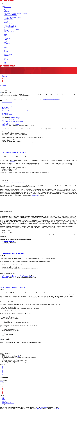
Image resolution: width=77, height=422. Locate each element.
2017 (2, 373)
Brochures (5, 62)
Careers (3, 52)
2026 (2, 365)
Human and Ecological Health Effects (7, 106)
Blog (4, 57)
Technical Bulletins (6, 64)
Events (5, 58)
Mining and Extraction (7, 38)
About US (3, 396)
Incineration (4, 120)
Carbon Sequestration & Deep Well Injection (10, 15)
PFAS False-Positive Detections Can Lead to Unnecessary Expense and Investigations (15, 110)
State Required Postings (5, 406)
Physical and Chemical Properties (7, 102)
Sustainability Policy (7, 11)
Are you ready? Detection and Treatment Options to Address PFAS (13, 152)
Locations (3, 44)
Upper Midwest (6, 51)
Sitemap (53, 408)
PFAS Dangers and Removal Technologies (8, 240)
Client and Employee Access (6, 402)
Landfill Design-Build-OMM (8, 23)
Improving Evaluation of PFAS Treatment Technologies (10, 124)
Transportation (6, 41)
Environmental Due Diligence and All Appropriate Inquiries (13, 17)
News (3, 400)
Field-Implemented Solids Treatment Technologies (10, 119)
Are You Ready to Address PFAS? (6, 213)
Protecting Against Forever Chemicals (8, 241)
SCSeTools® (5, 28)
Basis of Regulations (5, 107)
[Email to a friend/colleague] (2, 79)
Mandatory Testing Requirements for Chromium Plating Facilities (12, 109)
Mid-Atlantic (5, 45)
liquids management (17, 118)
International (6, 22)
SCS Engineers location (42, 174)
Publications (4, 401)
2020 (2, 370)
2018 (2, 372)
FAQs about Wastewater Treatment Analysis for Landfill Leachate (13, 287)
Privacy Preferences (44, 407)
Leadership (5, 9)
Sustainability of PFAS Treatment (7, 123)
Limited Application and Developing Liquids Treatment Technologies (12, 121)
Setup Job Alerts (6, 56)
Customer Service (6, 8)
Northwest (5, 48)
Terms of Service (39, 408)
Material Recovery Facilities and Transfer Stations (11, 25)
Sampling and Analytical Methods (7, 114)
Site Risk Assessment (5, 108)
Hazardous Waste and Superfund (9, 20)
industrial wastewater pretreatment (14, 117)
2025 (2, 366)
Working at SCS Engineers (8, 54)
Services (3, 12)
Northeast (5, 47)
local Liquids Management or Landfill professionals (51, 99)
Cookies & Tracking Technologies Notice (8, 403)
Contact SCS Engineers (3, 1)
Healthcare (5, 36)
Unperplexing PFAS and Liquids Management (8, 88)
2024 (2, 367)
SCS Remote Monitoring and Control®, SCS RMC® (11, 29)
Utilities (5, 42)
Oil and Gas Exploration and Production (10, 26)
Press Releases (6, 59)
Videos (5, 60)
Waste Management (7, 43)
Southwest (5, 49)
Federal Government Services (8, 19)
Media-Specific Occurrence (6, 103)
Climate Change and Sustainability (9, 32)
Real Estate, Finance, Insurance (8, 40)
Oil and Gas (5, 39)
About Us (3, 6)
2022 (2, 369)
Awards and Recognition (7, 7)
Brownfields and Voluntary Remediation (10, 14)
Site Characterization (5, 113)
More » (19, 356)
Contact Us (1, 384)
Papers (5, 63)
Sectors (3, 33)
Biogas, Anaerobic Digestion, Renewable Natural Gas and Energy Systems (15, 13)
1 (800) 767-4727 (2, 381)
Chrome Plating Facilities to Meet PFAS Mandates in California (12, 182)
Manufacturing (6, 37)
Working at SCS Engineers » (4, 84)
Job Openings (6, 53)
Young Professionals (7, 55)
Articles (5, 61)
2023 (2, 368)
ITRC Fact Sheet (12, 161)
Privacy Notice (57, 408)
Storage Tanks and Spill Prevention (9, 31)
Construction (6, 35)
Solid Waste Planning (7, 30)
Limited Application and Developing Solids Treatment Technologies (12, 122)
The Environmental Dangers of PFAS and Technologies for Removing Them (13, 275)
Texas (4, 50)
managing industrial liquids (26, 118)
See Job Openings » (3, 85)
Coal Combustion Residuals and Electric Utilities (11, 16)
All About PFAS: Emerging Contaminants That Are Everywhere (12, 253)
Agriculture (5, 34)
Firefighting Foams (5, 125)
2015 (2, 374)
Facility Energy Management (8, 18)
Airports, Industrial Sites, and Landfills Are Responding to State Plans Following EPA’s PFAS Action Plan (18, 276)
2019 (2, 371)
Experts (5, 10)
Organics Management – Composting (9, 27)
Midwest (5, 46)
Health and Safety (6, 21)
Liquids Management (7, 24)
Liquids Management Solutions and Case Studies (9, 344)
